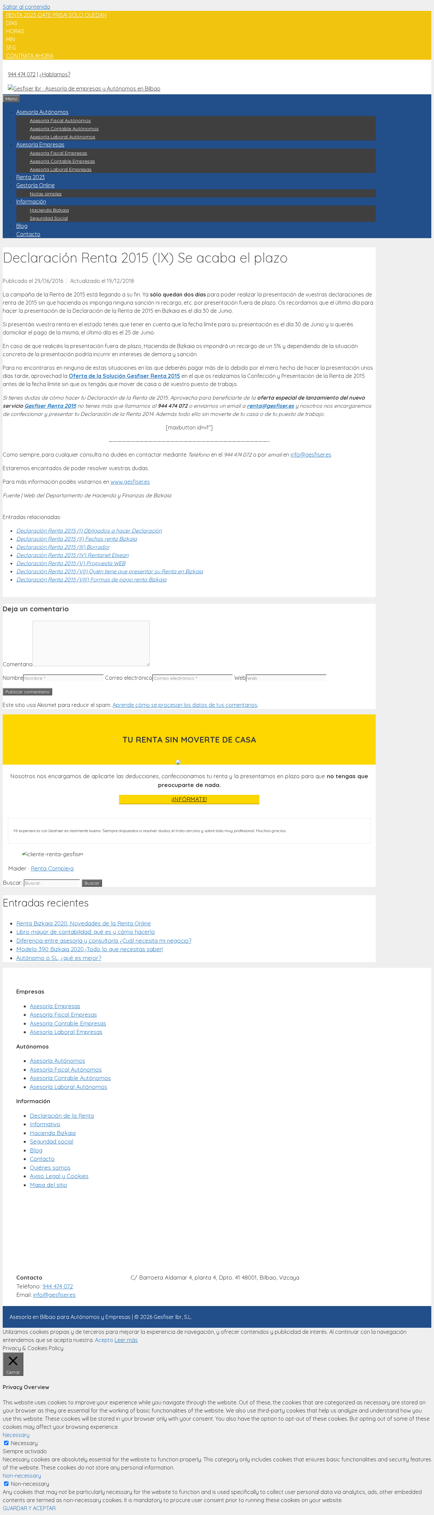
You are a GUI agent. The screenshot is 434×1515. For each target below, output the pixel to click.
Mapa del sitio (48, 1184)
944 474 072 (22, 74)
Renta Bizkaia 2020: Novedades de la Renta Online (83, 923)
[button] (29, 55)
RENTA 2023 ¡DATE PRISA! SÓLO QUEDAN (56, 15)
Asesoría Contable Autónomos (64, 129)
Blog (21, 226)
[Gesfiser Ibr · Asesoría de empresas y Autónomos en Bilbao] (84, 87)
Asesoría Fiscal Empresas (58, 153)
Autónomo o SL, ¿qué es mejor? (58, 957)
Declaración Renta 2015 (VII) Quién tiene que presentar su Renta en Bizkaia (109, 571)
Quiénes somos (50, 1167)
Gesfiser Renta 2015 (50, 405)
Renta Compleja (52, 868)
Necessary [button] (16, 1435)
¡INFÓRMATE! (189, 799)
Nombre (13, 677)
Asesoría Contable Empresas (62, 161)
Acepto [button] (104, 1340)
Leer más (126, 1340)
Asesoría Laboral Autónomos (62, 137)
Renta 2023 (30, 177)
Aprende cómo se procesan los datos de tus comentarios (185, 705)
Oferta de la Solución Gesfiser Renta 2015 (124, 375)
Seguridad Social (49, 218)
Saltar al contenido (26, 6)
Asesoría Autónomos (42, 112)
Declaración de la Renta (62, 1115)
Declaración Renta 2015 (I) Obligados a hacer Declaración (89, 530)
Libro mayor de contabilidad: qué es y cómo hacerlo (85, 931)
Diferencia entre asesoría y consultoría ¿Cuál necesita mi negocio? (103, 940)
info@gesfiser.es (311, 454)
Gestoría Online (35, 185)
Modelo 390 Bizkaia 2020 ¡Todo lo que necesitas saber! (89, 949)
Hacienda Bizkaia (49, 210)
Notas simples (46, 194)
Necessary (24, 1443)
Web (240, 677)
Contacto (28, 234)
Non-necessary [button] (22, 1475)
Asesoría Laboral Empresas (61, 169)
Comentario (18, 664)
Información (31, 201)
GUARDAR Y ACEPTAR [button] (29, 1508)
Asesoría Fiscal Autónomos (60, 120)
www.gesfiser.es (130, 481)
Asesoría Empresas (40, 144)
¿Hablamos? (54, 74)
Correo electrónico (128, 677)
